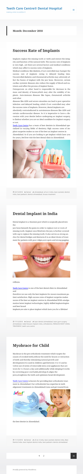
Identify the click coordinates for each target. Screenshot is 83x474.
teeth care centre (28, 326)
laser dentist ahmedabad (43, 322)
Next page (74, 456)
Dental (28, 192)
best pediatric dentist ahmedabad (29, 194)
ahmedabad (38, 192)
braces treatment (49, 194)
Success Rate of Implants (36, 50)
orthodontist (47, 324)
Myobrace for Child (31, 345)
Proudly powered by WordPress (24, 470)
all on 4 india (48, 192)
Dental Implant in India (35, 213)
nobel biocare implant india (32, 324)
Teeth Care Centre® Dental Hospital (34, 8)
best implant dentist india (32, 442)
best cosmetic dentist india (54, 440)
